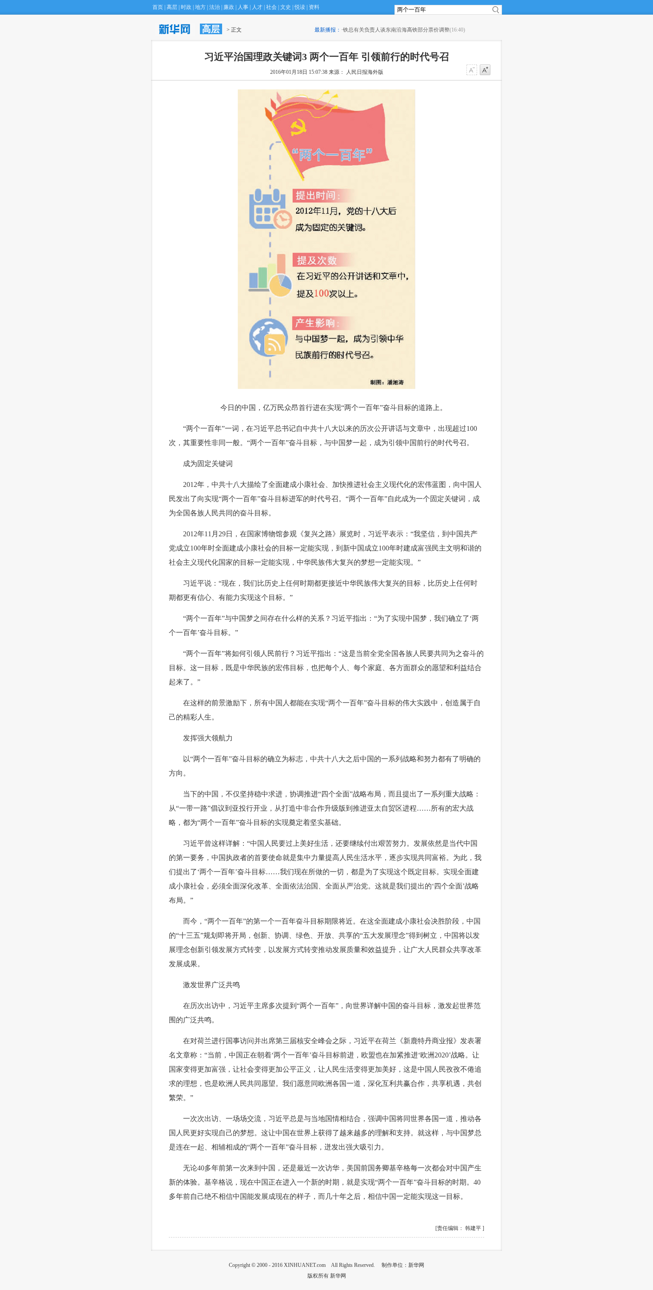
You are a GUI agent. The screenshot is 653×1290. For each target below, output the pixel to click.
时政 (186, 7)
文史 (285, 7)
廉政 (228, 7)
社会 (271, 7)
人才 (257, 7)
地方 (200, 7)
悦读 (300, 7)
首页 (157, 7)
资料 (314, 7)
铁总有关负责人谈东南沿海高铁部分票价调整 (396, 30)
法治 (214, 7)
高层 (172, 7)
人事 (243, 7)
